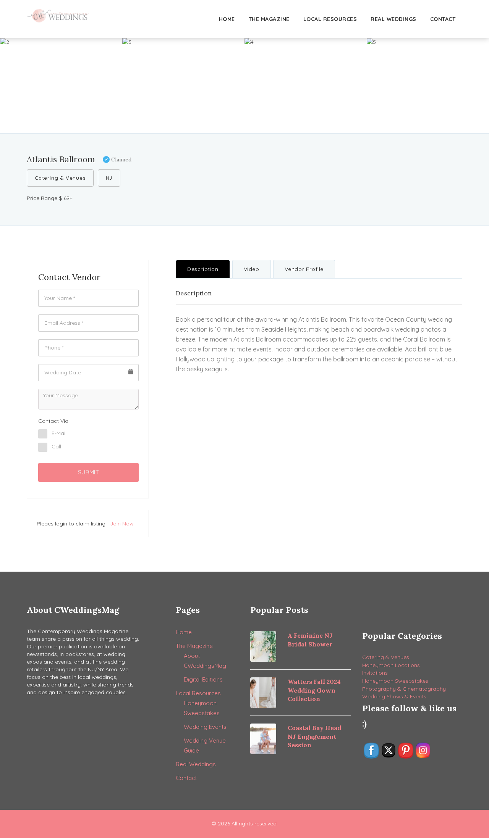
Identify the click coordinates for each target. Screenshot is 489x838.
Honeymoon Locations (391, 665)
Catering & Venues (60, 178)
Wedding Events (205, 726)
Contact (443, 19)
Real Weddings (393, 19)
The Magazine (269, 19)
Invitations (375, 672)
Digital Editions (203, 679)
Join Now (122, 523)
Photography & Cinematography (404, 688)
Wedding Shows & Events (394, 696)
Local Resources (330, 19)
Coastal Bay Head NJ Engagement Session (314, 736)
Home (227, 19)
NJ (109, 178)
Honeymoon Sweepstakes (395, 680)
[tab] (203, 269)
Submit (88, 472)
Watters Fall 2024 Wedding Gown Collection (314, 690)
